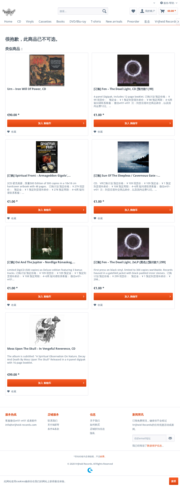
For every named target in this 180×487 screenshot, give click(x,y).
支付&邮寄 (53, 424)
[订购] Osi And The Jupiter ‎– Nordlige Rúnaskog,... (41, 262)
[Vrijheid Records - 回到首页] (9, 12)
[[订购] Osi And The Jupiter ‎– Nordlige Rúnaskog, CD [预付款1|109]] (46, 244)
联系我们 (52, 420)
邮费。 (103, 456)
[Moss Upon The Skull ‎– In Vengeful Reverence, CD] (46, 330)
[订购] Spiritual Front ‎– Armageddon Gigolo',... (39, 175)
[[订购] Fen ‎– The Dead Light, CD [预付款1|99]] (133, 70)
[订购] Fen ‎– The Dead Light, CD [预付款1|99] (123, 89)
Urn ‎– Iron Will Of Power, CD (26, 89)
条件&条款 (53, 428)
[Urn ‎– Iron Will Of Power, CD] (46, 70)
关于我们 (95, 420)
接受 (173, 481)
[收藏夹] (133, 11)
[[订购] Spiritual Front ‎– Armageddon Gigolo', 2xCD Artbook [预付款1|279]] (46, 157)
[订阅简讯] (170, 438)
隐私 (92, 433)
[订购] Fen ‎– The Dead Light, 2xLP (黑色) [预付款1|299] (130, 262)
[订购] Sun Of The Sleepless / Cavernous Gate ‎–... (127, 175)
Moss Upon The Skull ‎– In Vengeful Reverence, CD (41, 349)
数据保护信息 (154, 445)
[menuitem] (83, 11)
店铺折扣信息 (97, 428)
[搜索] (104, 11)
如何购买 (95, 424)
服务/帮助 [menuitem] (169, 3)
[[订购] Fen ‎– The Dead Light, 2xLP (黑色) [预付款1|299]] (133, 244)
